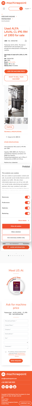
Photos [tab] (9, 127)
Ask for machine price (16, 71)
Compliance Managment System (9, 402)
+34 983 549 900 (8, 382)
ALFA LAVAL (12, 62)
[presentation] (15, 253)
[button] (26, 101)
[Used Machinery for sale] (13, 4)
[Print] (26, 41)
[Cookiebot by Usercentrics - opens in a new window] (22, 167)
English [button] (27, 8)
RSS (2, 397)
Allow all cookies (16, 226)
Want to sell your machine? (16, 78)
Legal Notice (4, 400)
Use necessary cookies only (16, 237)
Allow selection (16, 232)
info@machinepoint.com (9, 379)
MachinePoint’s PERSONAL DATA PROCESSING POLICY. (16, 355)
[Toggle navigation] (3, 8)
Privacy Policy (4, 399)
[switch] (27, 202)
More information (17, 247)
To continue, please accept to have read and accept (17, 354)
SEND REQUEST (16, 361)
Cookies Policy (5, 404)
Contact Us (25, 403)
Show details (22, 220)
